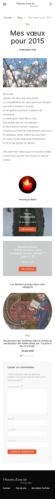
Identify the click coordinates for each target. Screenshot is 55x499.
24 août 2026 (27, 351)
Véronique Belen (28, 199)
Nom (11, 418)
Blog (19, 17)
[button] (21, 356)
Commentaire (14, 387)
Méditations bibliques (27, 247)
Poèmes (27, 214)
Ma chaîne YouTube (41, 488)
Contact (6, 488)
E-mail (11, 429)
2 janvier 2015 (27, 262)
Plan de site (21, 488)
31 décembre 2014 (27, 50)
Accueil (8, 17)
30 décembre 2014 (27, 222)
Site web (12, 440)
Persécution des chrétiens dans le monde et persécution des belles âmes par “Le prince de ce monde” (27, 343)
